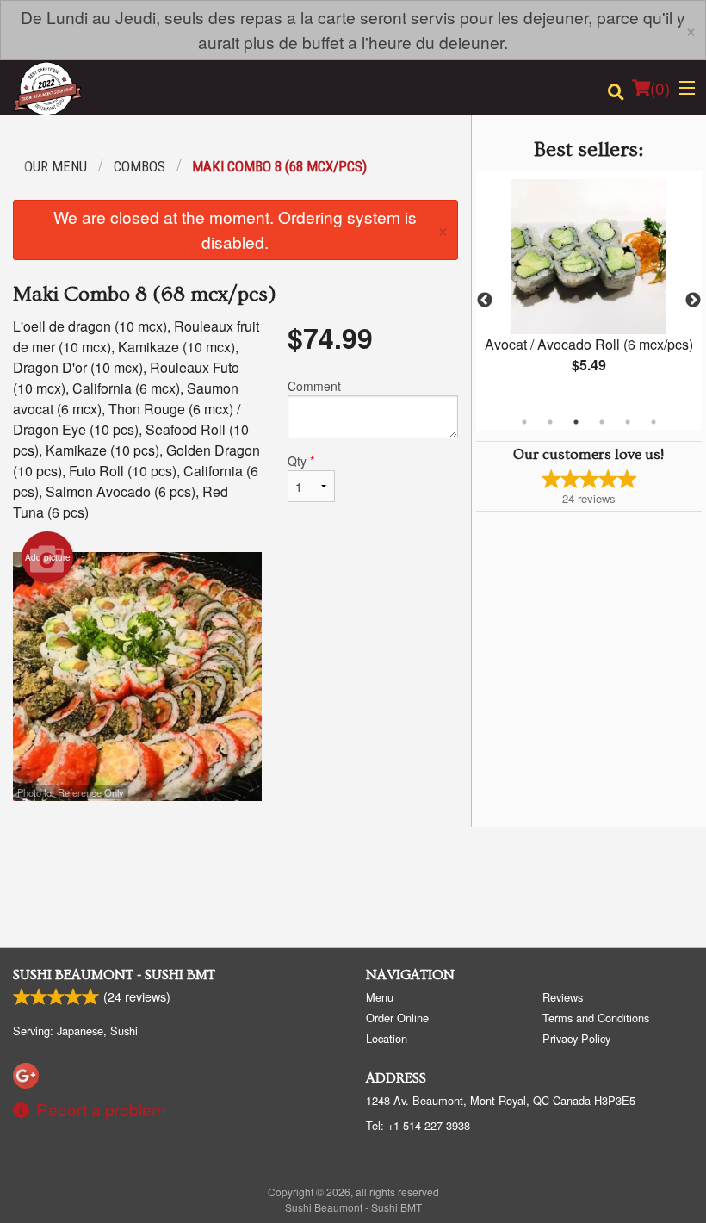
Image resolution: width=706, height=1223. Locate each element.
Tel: (418, 1125)
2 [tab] (550, 422)
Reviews (562, 997)
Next (693, 300)
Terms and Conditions (595, 1017)
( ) (660, 87)
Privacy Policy (576, 1038)
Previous (484, 300)
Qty (301, 460)
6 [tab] (653, 422)
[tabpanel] (588, 290)
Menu (379, 997)
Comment (314, 385)
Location (386, 1038)
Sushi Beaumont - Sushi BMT (114, 975)
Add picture (48, 557)
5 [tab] (627, 422)
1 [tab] (524, 422)
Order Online (397, 1017)
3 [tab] (576, 422)
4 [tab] (601, 422)
